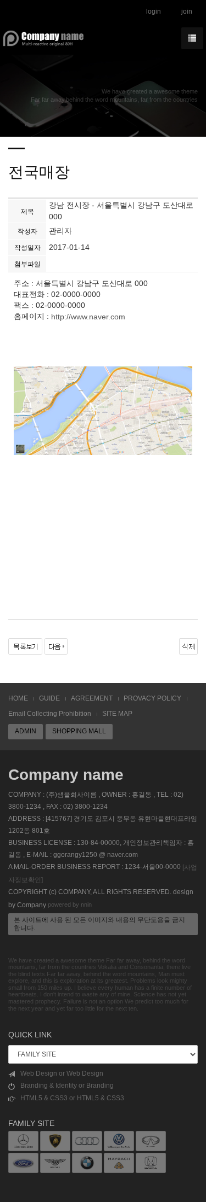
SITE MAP (117, 713)
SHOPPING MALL (79, 731)
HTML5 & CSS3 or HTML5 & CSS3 (72, 1098)
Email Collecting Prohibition (49, 713)
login (153, 11)
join (186, 11)
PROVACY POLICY (152, 698)
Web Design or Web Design (61, 1073)
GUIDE (49, 698)
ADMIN (25, 731)
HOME (18, 698)
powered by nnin (70, 904)
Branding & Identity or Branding (67, 1085)
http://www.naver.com (88, 317)
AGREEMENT (92, 698)
